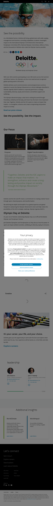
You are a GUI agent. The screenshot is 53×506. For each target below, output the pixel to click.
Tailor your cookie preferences (26, 271)
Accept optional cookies (26, 264)
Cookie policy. (40, 259)
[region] (26, 253)
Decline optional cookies (26, 267)
